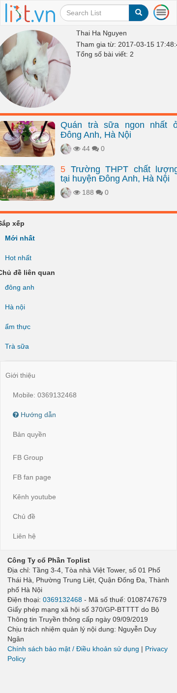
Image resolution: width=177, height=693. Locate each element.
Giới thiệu (20, 375)
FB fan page (32, 477)
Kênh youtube (34, 497)
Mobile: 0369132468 (45, 395)
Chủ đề (24, 516)
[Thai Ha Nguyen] (65, 148)
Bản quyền (29, 434)
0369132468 (62, 599)
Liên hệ (24, 536)
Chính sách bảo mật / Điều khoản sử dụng (73, 649)
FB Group (28, 457)
